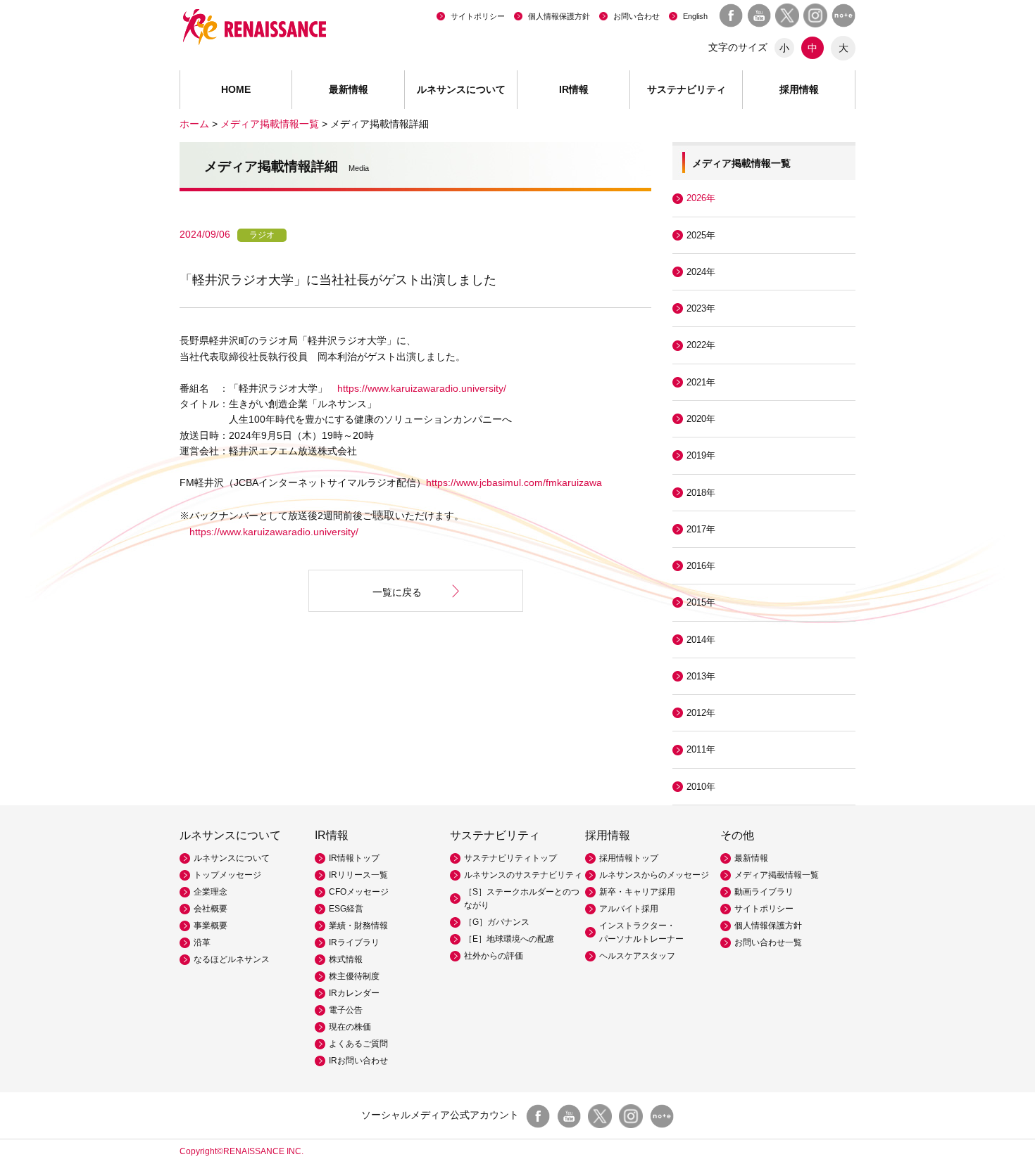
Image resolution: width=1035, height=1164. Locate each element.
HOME (236, 89)
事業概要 (210, 925)
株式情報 (346, 959)
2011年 (700, 749)
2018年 (700, 492)
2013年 (700, 676)
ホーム (194, 123)
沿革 (202, 942)
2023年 (700, 308)
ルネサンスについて (232, 858)
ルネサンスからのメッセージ (654, 875)
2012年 (700, 713)
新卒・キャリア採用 (637, 892)
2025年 (700, 235)
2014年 (700, 639)
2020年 (700, 419)
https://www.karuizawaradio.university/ (421, 388)
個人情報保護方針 (559, 16)
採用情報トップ (628, 858)
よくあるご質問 (358, 1044)
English (695, 16)
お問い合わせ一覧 (768, 942)
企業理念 (210, 892)
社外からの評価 (493, 956)
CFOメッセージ (359, 892)
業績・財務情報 (358, 925)
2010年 (700, 786)
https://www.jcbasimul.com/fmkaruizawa (514, 482)
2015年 (700, 602)
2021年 (700, 382)
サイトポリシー (478, 16)
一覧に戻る (397, 592)
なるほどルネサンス (232, 959)
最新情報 (348, 89)
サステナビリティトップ (510, 858)
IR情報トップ (354, 858)
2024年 (700, 272)
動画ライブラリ (764, 892)
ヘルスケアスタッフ (637, 956)
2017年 (700, 529)
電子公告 (346, 1010)
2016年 (700, 566)
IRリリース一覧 (358, 875)
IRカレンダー (354, 993)
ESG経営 (346, 909)
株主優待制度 (354, 976)
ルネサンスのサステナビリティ (523, 875)
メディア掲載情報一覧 (269, 123)
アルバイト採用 (628, 909)
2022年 (700, 345)
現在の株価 (350, 1027)
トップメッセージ (227, 875)
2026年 (700, 198)
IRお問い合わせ (358, 1061)
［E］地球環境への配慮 (509, 939)
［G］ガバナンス (496, 922)
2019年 (700, 455)
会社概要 (210, 909)
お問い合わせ (636, 16)
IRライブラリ (354, 942)
